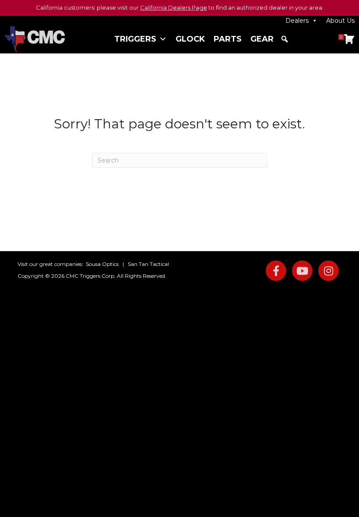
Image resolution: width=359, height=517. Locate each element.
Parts (228, 39)
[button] (284, 39)
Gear (262, 39)
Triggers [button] (135, 39)
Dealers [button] (297, 21)
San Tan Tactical (148, 264)
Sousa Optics (102, 264)
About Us (340, 21)
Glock (190, 39)
